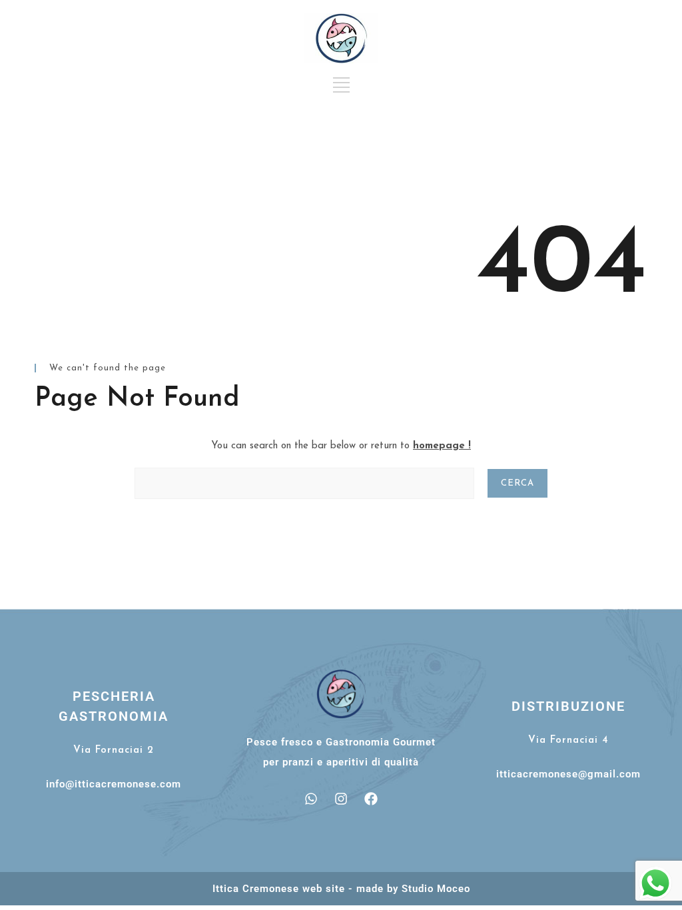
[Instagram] (341, 798)
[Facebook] (371, 798)
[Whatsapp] (311, 798)
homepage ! (442, 446)
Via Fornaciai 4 (568, 740)
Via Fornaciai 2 (113, 750)
